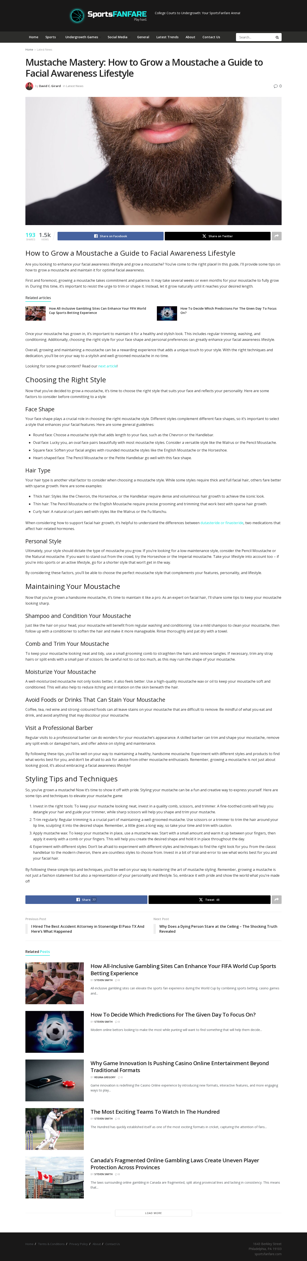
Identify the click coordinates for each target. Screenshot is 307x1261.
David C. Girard (50, 86)
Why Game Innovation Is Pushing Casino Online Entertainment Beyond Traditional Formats (180, 1066)
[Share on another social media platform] (277, 236)
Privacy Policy (78, 1244)
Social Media (117, 37)
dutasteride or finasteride (221, 522)
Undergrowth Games (81, 37)
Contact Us (211, 37)
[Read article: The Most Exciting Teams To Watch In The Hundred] (54, 1129)
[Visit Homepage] (108, 16)
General (143, 37)
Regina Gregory (105, 1077)
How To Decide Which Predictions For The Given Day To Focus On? (173, 1014)
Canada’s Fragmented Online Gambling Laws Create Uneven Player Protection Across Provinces (175, 1163)
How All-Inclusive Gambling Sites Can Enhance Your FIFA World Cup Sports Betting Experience (183, 969)
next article (107, 366)
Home (33, 37)
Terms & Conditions (51, 1244)
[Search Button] (278, 37)
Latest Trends (167, 37)
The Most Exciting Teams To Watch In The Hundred (155, 1111)
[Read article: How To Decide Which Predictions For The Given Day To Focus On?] (167, 313)
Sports (50, 37)
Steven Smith (103, 980)
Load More (153, 1213)
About (190, 37)
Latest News (44, 49)
